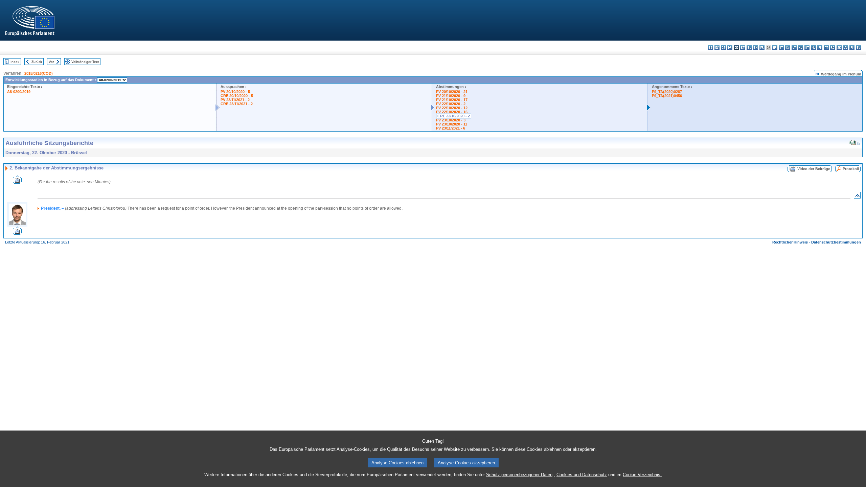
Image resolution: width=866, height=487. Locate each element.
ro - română (832, 47)
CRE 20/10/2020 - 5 (237, 96)
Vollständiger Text (85, 62)
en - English (755, 47)
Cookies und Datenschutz (581, 474)
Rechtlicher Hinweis (790, 242)
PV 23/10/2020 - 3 (450, 120)
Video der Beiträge (813, 169)
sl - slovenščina (845, 47)
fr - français (762, 47)
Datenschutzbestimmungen (836, 242)
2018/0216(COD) (38, 73)
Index (14, 62)
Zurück (36, 62)
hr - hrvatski (774, 47)
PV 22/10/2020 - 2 (450, 104)
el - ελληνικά (749, 47)
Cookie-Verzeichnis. (642, 474)
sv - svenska (858, 47)
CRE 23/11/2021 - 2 (237, 104)
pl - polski (819, 47)
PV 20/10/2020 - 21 (452, 92)
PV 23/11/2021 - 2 (235, 100)
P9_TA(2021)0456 (667, 96)
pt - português (826, 47)
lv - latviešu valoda (787, 47)
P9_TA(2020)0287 (667, 92)
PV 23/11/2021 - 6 (450, 128)
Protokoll (851, 169)
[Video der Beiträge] (17, 182)
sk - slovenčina (839, 47)
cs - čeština (723, 47)
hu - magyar (800, 47)
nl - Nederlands (813, 47)
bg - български (710, 47)
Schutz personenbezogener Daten (519, 474)
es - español (717, 47)
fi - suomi (851, 47)
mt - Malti (807, 47)
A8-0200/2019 (18, 92)
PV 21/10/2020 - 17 (452, 100)
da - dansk (729, 47)
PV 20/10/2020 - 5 (235, 92)
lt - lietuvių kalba (794, 47)
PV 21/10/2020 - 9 (450, 96)
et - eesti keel (742, 47)
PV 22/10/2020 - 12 (452, 108)
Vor (51, 62)
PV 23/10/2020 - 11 (451, 124)
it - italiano (781, 47)
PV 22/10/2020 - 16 (452, 112)
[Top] (857, 197)
